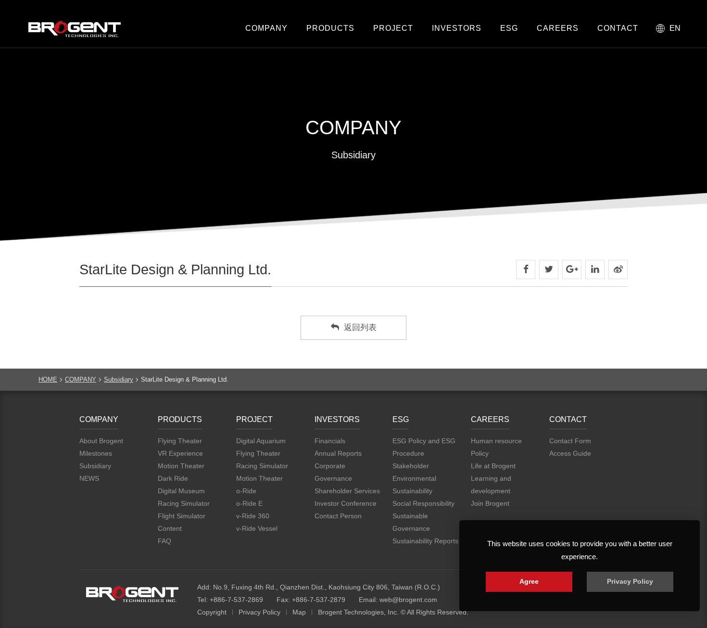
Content (170, 528)
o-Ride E (249, 503)
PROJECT (393, 28)
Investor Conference (346, 503)
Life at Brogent (493, 466)
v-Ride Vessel (257, 528)
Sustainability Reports (425, 541)
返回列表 (360, 327)
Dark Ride (173, 478)
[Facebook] (525, 269)
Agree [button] (529, 581)
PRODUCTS (330, 28)
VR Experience (180, 453)
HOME (47, 379)
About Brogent (101, 441)
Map (299, 612)
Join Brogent (490, 503)
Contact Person (338, 516)
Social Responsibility (423, 503)
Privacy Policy (259, 612)
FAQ (164, 541)
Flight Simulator (181, 516)
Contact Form (570, 441)
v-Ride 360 (252, 516)
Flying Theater (180, 441)
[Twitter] (548, 269)
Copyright (212, 612)
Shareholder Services (347, 491)
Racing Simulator (184, 503)
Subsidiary (118, 379)
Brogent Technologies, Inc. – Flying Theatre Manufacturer (74, 28)
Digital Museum (181, 491)
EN (675, 28)
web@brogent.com (408, 599)
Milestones (95, 453)
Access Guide (570, 453)
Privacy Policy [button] (630, 581)
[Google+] (571, 269)
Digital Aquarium (261, 441)
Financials (330, 441)
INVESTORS (456, 28)
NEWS (89, 478)
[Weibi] (618, 269)
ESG (509, 28)
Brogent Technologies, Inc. (132, 593)
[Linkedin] (595, 269)
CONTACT (617, 28)
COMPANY (266, 28)
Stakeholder (410, 466)
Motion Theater (181, 466)
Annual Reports (338, 453)
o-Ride (246, 491)
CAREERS (558, 28)
